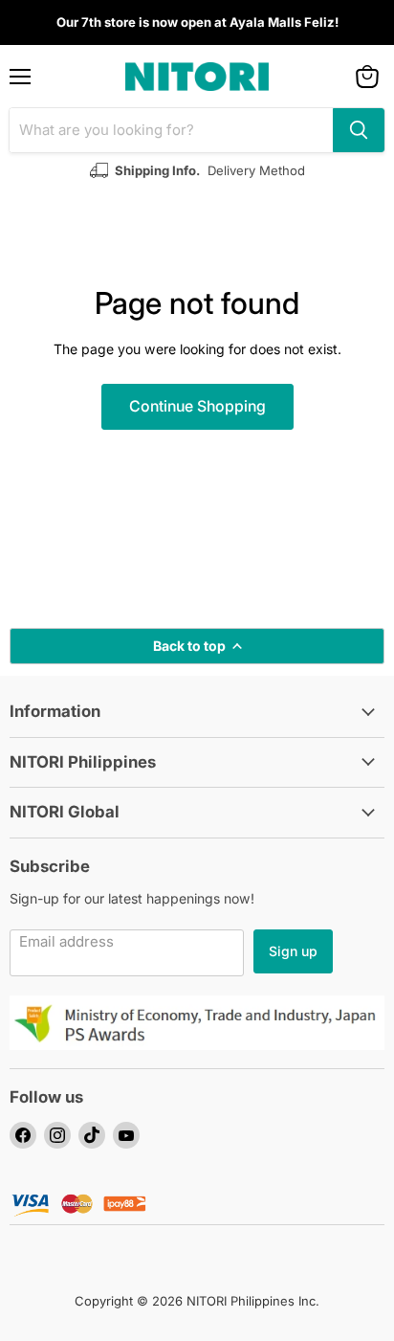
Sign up (293, 951)
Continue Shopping (197, 406)
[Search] (358, 130)
